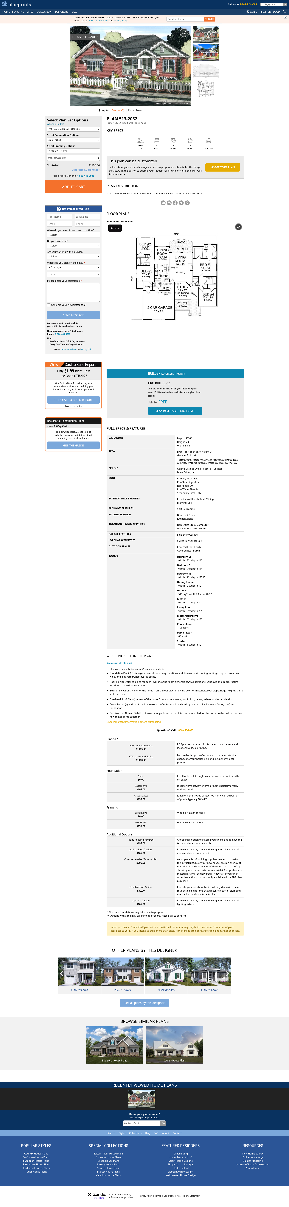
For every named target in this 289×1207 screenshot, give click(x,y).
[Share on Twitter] (181, 202)
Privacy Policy (120, 20)
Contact (177, 1133)
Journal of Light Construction (252, 1164)
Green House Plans (108, 1160)
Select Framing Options (61, 146)
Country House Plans (36, 1153)
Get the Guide (73, 445)
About (165, 1133)
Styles (122, 1133)
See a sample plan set (119, 663)
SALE (74, 11)
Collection (44, 11)
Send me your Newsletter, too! (68, 305)
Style (30, 11)
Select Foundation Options (63, 135)
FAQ (156, 1133)
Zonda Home (252, 1168)
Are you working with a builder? (65, 252)
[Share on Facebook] (175, 202)
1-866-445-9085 (85, 175)
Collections (135, 1133)
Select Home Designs (181, 1160)
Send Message (73, 315)
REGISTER (265, 11)
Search (111, 1133)
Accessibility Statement (188, 1195)
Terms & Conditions (99, 20)
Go (285, 4)
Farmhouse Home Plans (36, 1164)
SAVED (253, 11)
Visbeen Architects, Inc (181, 1171)
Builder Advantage (252, 1157)
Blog (147, 1133)
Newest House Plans (108, 1168)
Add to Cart (73, 186)
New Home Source (253, 1153)
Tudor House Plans (36, 1171)
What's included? (55, 123)
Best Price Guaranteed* (86, 169)
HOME (6, 11)
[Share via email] (163, 202)
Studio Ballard (181, 1168)
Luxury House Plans (108, 1164)
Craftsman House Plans (36, 1157)
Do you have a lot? (57, 241)
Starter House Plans (108, 1171)
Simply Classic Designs (180, 1164)
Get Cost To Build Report (73, 400)
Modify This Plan (222, 167)
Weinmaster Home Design (181, 1175)
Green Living (181, 1153)
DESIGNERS (62, 11)
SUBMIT (209, 19)
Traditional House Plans (134, 122)
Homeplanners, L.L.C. (181, 1157)
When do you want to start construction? (70, 230)
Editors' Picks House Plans (108, 1153)
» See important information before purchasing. (134, 722)
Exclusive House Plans (108, 1157)
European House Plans (36, 1160)
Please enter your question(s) (64, 280)
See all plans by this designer (144, 1003)
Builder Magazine (253, 1160)
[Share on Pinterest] (187, 202)
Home (109, 122)
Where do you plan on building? (66, 262)
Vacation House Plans (108, 1175)
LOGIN (277, 11)
